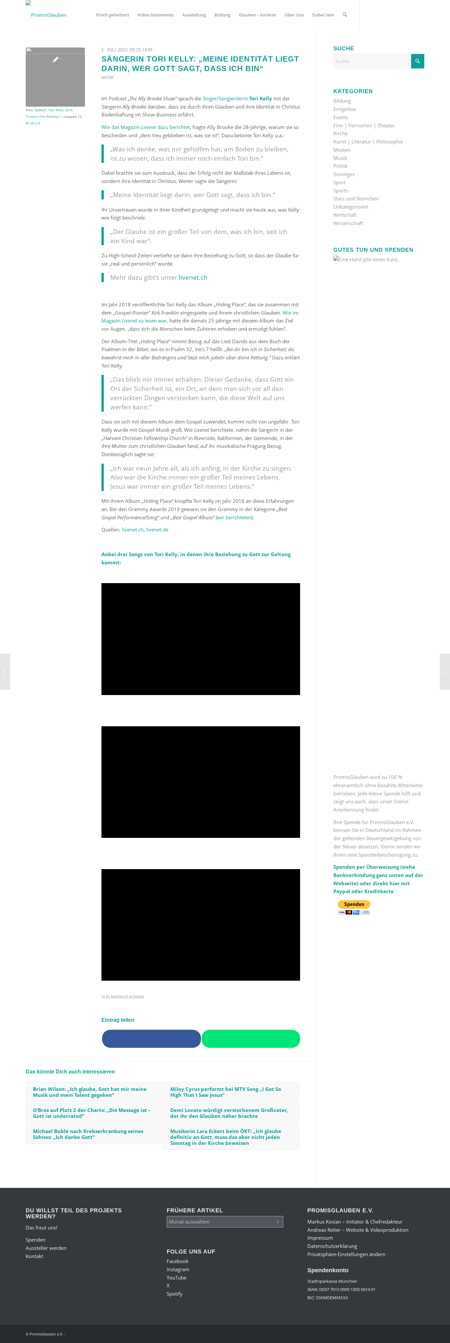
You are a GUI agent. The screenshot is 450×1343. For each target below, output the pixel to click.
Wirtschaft (344, 215)
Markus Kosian (127, 997)
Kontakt (34, 1256)
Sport (339, 182)
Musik (107, 77)
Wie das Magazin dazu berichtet (145, 127)
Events (340, 117)
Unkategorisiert (350, 206)
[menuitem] (112, 15)
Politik (340, 166)
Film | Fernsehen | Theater (364, 125)
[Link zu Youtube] (390, 14)
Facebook (177, 1261)
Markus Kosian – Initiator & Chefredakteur (355, 1221)
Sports (340, 190)
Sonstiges (344, 174)
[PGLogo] (46, 15)
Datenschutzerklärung (332, 1246)
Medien (342, 149)
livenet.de (157, 529)
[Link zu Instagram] (380, 14)
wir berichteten (234, 517)
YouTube (176, 1277)
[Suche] (344, 15)
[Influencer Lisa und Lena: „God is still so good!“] (445, 672)
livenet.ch (193, 277)
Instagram (178, 1269)
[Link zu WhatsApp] (409, 14)
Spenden (35, 1239)
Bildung (342, 100)
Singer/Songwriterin (237, 98)
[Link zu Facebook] (370, 14)
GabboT (41, 110)
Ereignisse (344, 109)
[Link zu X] (400, 14)
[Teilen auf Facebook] (151, 1039)
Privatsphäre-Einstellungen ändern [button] (346, 1254)
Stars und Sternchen (356, 198)
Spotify (175, 1293)
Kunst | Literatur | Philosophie (368, 141)
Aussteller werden (46, 1248)
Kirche (340, 133)
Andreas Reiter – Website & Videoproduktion (357, 1230)
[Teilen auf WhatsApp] (251, 1039)
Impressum (320, 1237)
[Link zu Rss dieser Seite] (419, 14)
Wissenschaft (348, 223)
